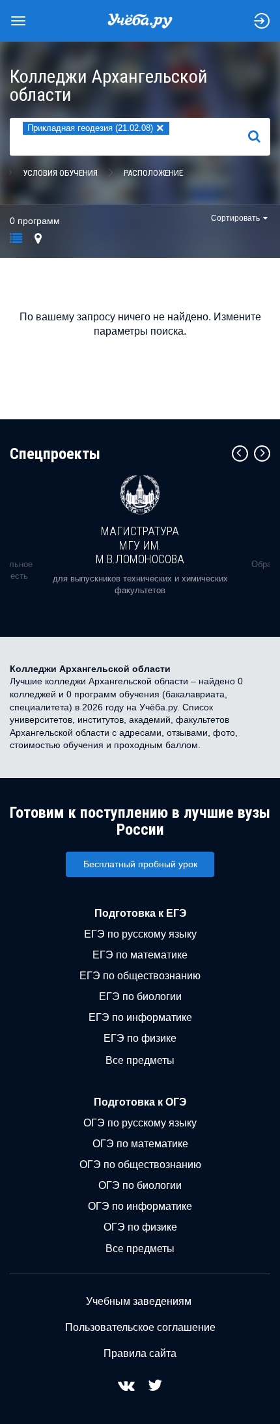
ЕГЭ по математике (140, 954)
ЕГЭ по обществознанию (140, 975)
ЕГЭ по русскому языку (140, 934)
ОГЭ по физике (140, 1227)
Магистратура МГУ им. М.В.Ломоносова (140, 545)
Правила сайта (140, 1353)
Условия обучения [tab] (60, 173)
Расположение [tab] (153, 173)
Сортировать (235, 218)
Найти (259, 136)
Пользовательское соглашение (140, 1327)
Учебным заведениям (138, 1301)
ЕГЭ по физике (140, 1038)
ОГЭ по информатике (140, 1206)
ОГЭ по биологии (140, 1185)
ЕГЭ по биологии (140, 996)
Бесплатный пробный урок (140, 864)
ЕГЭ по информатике (140, 1017)
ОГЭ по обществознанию (140, 1164)
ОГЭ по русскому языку (140, 1122)
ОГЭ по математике (140, 1143)
